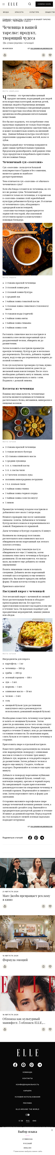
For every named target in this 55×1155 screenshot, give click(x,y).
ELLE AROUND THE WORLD (27, 1109)
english (27, 1148)
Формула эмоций (15, 960)
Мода (6, 12)
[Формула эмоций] (27, 933)
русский (27, 1143)
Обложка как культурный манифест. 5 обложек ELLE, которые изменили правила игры (27, 1022)
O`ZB (21, 1121)
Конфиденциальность (27, 1085)
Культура (34, 12)
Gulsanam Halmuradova (41, 48)
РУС (28, 1121)
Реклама (27, 1103)
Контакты (28, 1078)
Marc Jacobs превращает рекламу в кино (26, 898)
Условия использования (27, 1097)
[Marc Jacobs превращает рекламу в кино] (27, 873)
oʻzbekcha (27, 1139)
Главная (7, 19)
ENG (34, 1121)
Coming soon (44, 4)
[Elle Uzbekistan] (12, 4)
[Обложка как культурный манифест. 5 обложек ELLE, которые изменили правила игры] (27, 993)
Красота (19, 12)
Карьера (28, 1091)
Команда (27, 1072)
